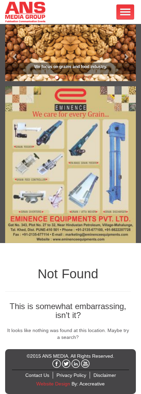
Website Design (53, 383)
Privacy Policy (71, 375)
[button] (15, 53)
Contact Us (37, 375)
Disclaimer (104, 375)
